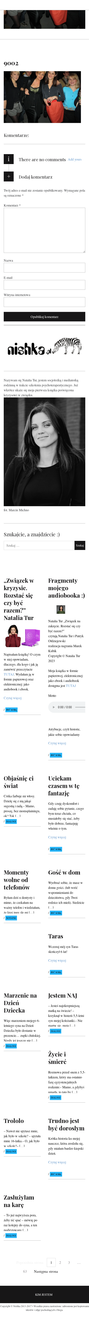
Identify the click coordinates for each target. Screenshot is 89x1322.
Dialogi (11, 821)
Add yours (75, 159)
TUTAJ (9, 674)
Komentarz (12, 205)
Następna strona (46, 1271)
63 (25, 1271)
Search (82, 4)
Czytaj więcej (13, 698)
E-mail (8, 277)
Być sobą (11, 710)
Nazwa (8, 260)
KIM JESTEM (43, 1295)
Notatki (11, 918)
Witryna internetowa (17, 294)
